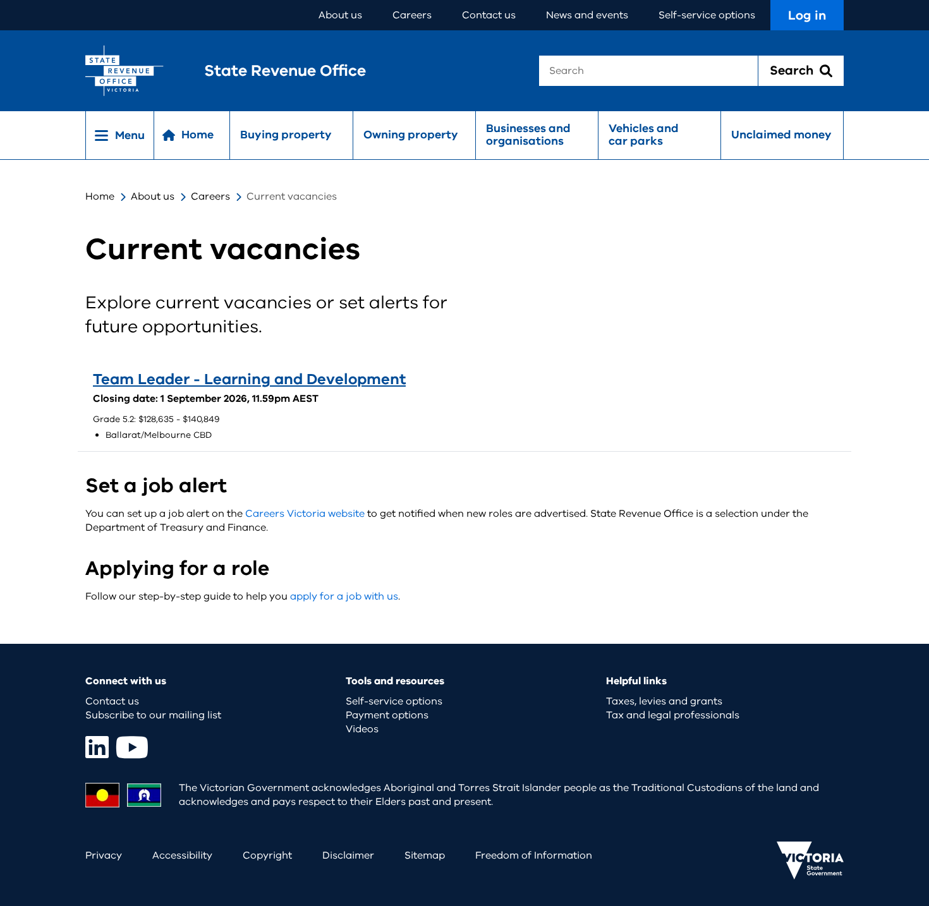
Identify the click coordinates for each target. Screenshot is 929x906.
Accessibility (182, 855)
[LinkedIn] (97, 747)
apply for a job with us (344, 596)
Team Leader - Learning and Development (249, 379)
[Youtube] (132, 747)
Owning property (410, 134)
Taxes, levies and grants (664, 701)
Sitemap (424, 855)
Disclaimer (348, 855)
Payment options (387, 715)
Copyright (267, 855)
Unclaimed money (781, 134)
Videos (362, 729)
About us (340, 15)
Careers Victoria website (305, 514)
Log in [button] (807, 15)
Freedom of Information (533, 855)
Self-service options (707, 15)
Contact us (489, 15)
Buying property (286, 134)
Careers (412, 15)
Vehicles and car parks (644, 134)
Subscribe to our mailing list (153, 715)
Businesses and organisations (528, 134)
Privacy (103, 855)
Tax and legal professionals (672, 715)
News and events (587, 15)
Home (99, 196)
